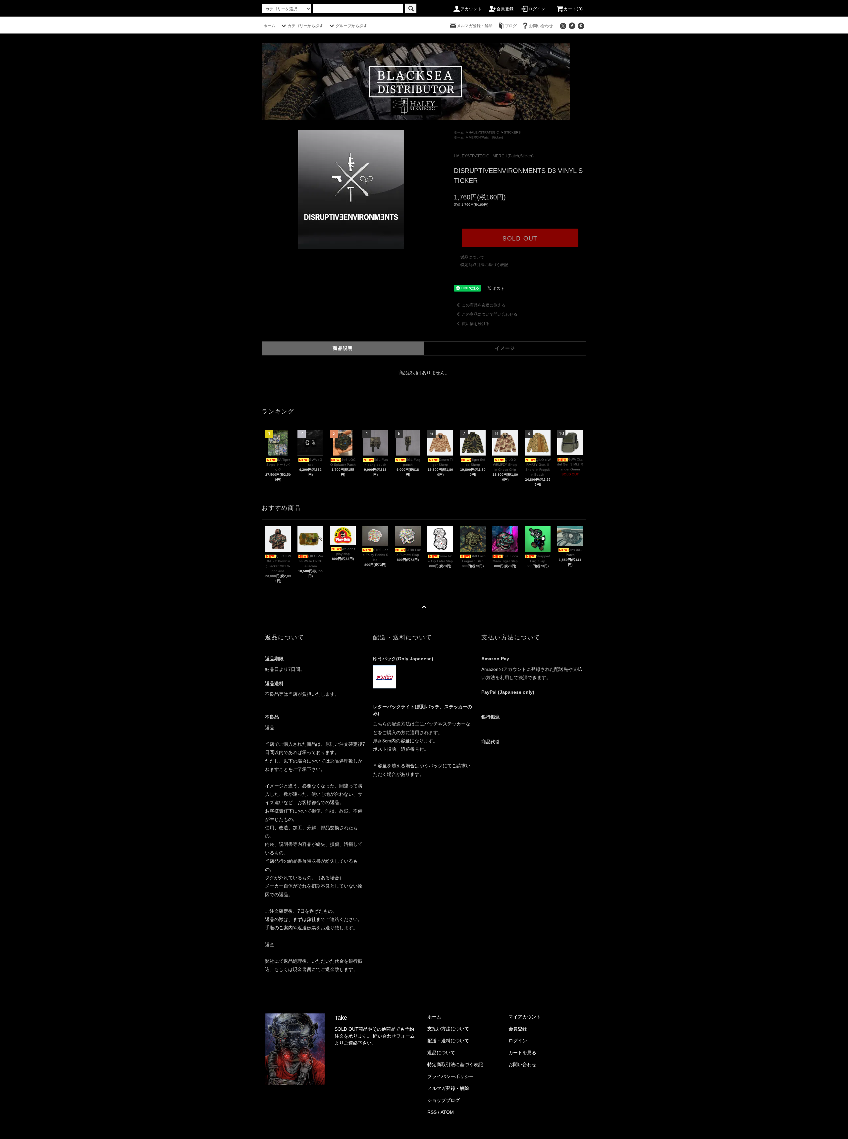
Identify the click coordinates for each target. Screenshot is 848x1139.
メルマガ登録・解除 (475, 26)
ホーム (269, 26)
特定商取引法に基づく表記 (484, 264)
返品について (472, 257)
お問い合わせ (541, 26)
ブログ (511, 26)
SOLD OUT (520, 238)
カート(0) (573, 9)
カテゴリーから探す (305, 26)
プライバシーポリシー (450, 1076)
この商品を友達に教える (483, 305)
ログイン (537, 9)
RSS (432, 1112)
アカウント (471, 9)
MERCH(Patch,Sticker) (486, 137)
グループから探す (351, 26)
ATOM (447, 1112)
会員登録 (505, 9)
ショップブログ (443, 1100)
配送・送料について (448, 1040)
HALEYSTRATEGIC (484, 132)
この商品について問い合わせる (489, 314)
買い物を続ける (476, 323)
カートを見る (522, 1052)
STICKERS (512, 132)
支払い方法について (448, 1028)
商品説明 (343, 348)
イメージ (505, 348)
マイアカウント (524, 1016)
